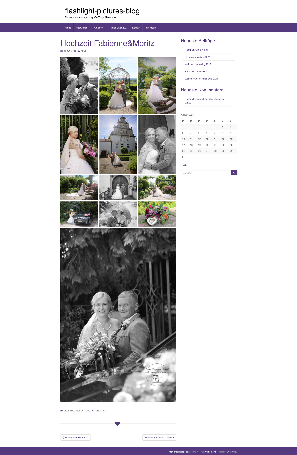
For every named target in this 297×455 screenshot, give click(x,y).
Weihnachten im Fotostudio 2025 (201, 78)
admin (84, 50)
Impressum (150, 27)
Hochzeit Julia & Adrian (196, 49)
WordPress (231, 451)
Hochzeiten (82, 27)
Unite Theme (210, 451)
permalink (100, 410)
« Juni (184, 164)
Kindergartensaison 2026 (197, 57)
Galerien (98, 27)
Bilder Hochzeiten (73, 410)
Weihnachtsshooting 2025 (198, 64)
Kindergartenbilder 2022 (76, 437)
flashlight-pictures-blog (102, 10)
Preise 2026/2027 (118, 27)
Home (68, 27)
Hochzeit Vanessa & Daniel (158, 437)
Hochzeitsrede (192, 98)
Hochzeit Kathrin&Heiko (197, 71)
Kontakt (136, 27)
